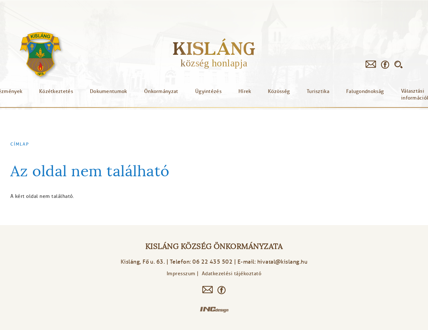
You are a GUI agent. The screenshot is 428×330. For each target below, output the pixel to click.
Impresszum (181, 274)
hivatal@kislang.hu (282, 261)
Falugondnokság (365, 91)
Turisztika (318, 91)
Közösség (279, 91)
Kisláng (214, 48)
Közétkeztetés (56, 91)
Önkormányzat (161, 91)
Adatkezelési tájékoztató (232, 274)
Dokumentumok (108, 91)
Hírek (244, 91)
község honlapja (213, 63)
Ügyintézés (208, 91)
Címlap (19, 144)
